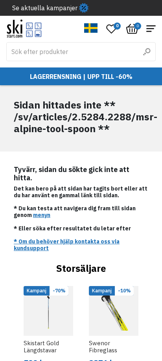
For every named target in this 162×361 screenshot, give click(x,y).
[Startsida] (24, 28)
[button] (91, 28)
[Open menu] (151, 28)
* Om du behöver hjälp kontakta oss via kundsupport (67, 245)
